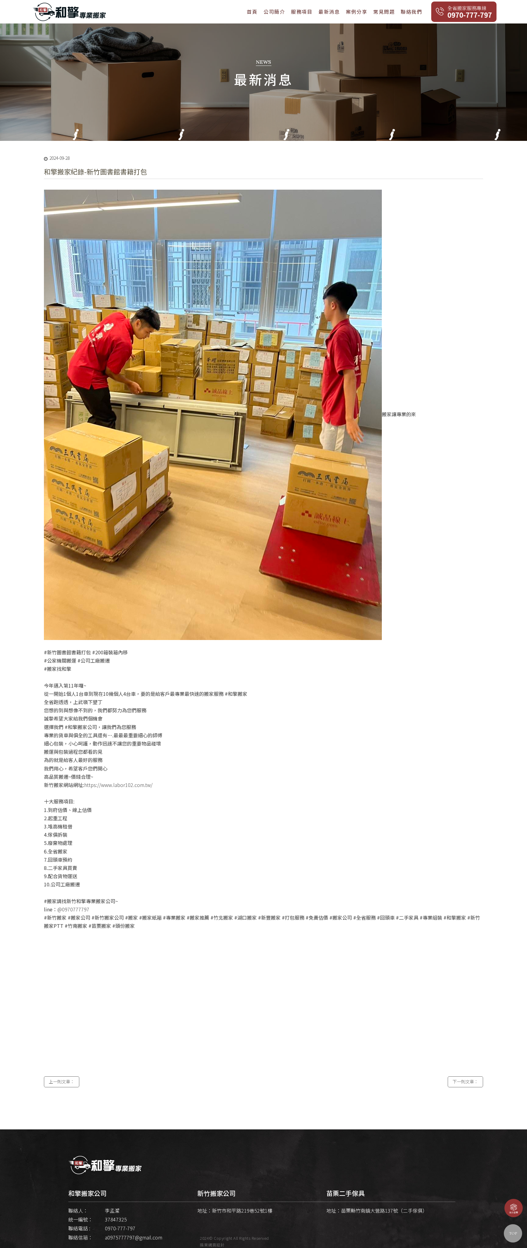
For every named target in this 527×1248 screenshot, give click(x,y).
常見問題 (384, 11)
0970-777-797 (120, 1228)
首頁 (252, 11)
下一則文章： (465, 1081)
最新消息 (329, 11)
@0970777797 (73, 909)
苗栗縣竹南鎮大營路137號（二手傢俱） (384, 1210)
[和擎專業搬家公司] (69, 11)
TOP (513, 1233)
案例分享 (356, 11)
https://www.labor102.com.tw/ (118, 784)
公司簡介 (274, 11)
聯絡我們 (411, 11)
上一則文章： (61, 1081)
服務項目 (301, 11)
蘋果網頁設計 (212, 1245)
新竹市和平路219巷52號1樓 (242, 1210)
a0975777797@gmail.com (133, 1237)
